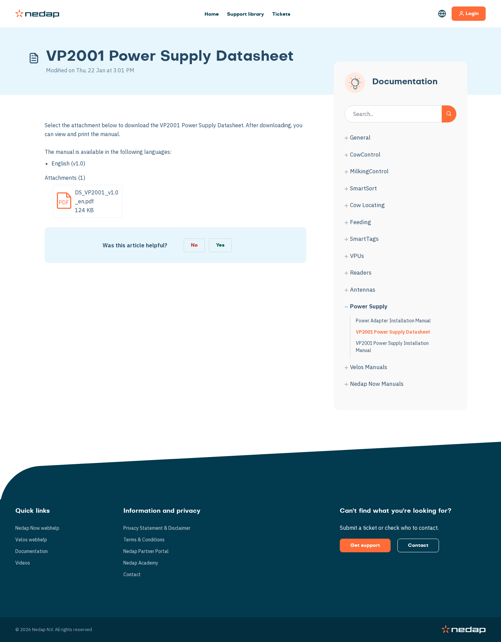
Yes (220, 245)
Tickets (281, 14)
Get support (365, 545)
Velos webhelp (31, 540)
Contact (132, 574)
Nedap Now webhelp (37, 528)
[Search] (449, 113)
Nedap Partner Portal (146, 551)
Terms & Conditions (144, 540)
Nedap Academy (140, 563)
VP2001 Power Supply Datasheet (393, 332)
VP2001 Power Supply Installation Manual (392, 346)
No (194, 245)
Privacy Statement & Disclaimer (157, 528)
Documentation (31, 551)
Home (211, 14)
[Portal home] (37, 13)
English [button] (442, 14)
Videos (22, 563)
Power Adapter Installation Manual (393, 321)
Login (472, 13)
